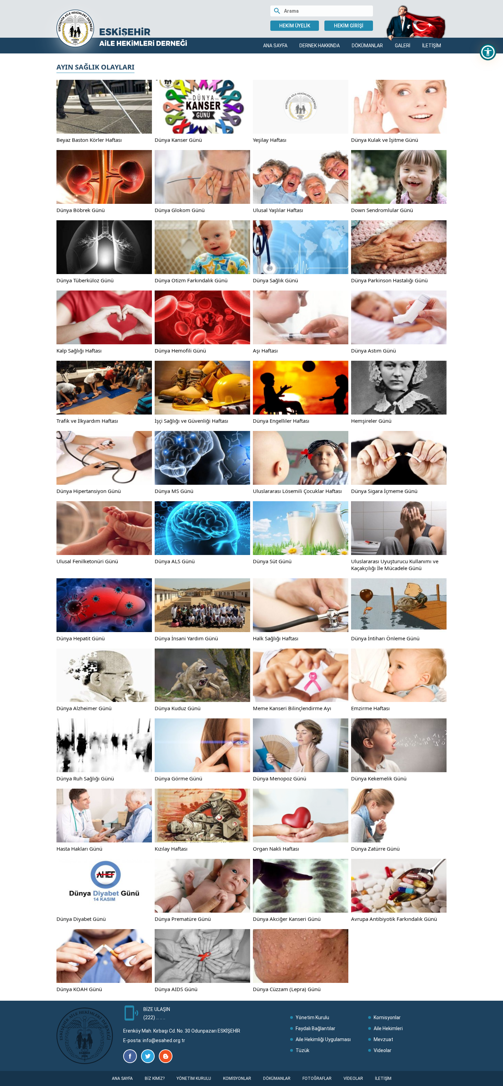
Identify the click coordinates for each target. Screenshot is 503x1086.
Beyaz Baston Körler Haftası (89, 139)
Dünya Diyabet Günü (81, 918)
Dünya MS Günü (174, 491)
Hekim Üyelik (294, 25)
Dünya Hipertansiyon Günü (88, 491)
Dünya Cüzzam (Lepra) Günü (287, 989)
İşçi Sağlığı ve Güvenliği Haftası (191, 420)
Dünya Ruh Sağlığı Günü (85, 778)
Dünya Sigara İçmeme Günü (384, 491)
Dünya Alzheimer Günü (84, 708)
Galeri (402, 45)
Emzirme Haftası (370, 708)
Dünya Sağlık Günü (275, 280)
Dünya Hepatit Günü (80, 638)
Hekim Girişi (348, 25)
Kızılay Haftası (171, 848)
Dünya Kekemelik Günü (379, 778)
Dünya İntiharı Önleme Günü (385, 638)
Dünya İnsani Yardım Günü (186, 638)
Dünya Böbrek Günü (80, 210)
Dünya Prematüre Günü (183, 918)
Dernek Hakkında (319, 45)
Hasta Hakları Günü (79, 848)
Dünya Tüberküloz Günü (85, 280)
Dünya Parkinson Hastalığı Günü (389, 280)
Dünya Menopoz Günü (279, 778)
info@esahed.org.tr (164, 1040)
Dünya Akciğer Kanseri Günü (287, 918)
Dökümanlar (367, 45)
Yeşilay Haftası (269, 139)
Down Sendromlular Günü (382, 210)
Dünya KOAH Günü (79, 989)
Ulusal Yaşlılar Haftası (278, 210)
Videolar (382, 1050)
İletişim (431, 45)
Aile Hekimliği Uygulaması (323, 1039)
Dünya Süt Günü (272, 561)
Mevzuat (383, 1039)
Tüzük (302, 1050)
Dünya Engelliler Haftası (281, 420)
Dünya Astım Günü (373, 350)
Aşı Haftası (265, 350)
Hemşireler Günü (371, 420)
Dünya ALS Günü (175, 561)
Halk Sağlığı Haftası (275, 638)
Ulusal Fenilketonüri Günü (87, 561)
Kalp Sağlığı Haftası (79, 350)
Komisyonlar (387, 1017)
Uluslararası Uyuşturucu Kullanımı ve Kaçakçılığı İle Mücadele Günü (394, 564)
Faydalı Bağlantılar (315, 1028)
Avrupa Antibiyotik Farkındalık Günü (394, 918)
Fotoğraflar (317, 1078)
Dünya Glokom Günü (180, 210)
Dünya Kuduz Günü (178, 708)
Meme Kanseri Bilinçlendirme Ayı (292, 708)
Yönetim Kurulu (312, 1017)
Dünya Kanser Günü (178, 139)
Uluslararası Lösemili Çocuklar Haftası (297, 491)
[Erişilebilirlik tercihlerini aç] (488, 52)
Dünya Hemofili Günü (180, 350)
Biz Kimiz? (155, 1078)
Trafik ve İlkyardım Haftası (87, 420)
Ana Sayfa (275, 45)
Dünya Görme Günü (178, 778)
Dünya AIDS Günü (176, 989)
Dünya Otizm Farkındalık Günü (191, 280)
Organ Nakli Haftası (276, 848)
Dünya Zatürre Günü (375, 848)
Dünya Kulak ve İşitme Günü (384, 139)
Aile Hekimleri (388, 1028)
